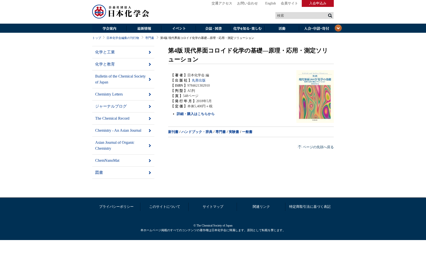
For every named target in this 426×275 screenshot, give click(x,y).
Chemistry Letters (109, 94)
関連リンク (261, 207)
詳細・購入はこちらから (196, 114)
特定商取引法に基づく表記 (310, 207)
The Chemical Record (112, 118)
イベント (178, 29)
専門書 (149, 38)
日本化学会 (120, 12)
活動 (282, 29)
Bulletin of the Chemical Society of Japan (120, 79)
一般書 (247, 132)
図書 (99, 172)
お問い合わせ (247, 3)
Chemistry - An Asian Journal (118, 130)
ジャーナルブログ (111, 106)
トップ (96, 38)
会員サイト (289, 3)
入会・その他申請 (316, 29)
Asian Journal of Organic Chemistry (114, 145)
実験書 (234, 132)
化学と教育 (105, 64)
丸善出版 (199, 80)
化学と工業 (105, 52)
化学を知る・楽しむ (247, 29)
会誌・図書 (213, 29)
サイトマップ (213, 207)
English (270, 3)
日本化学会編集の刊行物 (122, 38)
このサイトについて (164, 207)
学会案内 (109, 29)
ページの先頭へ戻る (318, 147)
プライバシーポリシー (116, 207)
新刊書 (173, 132)
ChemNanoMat (107, 160)
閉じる (338, 28)
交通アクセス (222, 3)
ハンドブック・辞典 (197, 132)
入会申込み (317, 3)
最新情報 (144, 29)
